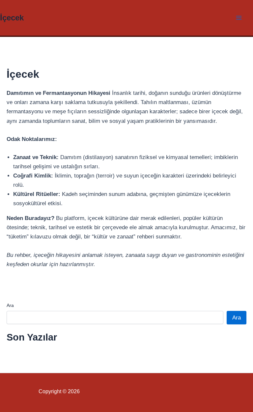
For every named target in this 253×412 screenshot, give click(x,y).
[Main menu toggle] (239, 17)
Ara (10, 305)
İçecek (12, 17)
